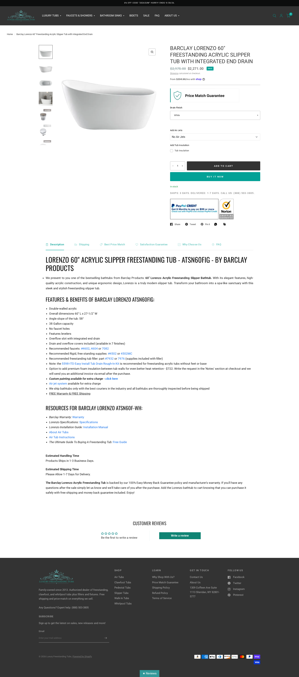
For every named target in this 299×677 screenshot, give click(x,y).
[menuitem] (51, 16)
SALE (146, 15)
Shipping (174, 73)
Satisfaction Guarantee (154, 244)
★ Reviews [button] (150, 673)
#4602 (85, 348)
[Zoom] (152, 51)
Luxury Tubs (50, 15)
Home (10, 34)
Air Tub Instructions (62, 437)
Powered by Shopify (82, 656)
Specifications (88, 422)
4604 (94, 348)
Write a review (180, 535)
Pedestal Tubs (122, 587)
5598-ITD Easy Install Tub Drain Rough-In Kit (90, 363)
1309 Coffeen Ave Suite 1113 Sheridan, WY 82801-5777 (204, 592)
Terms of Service (162, 598)
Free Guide (120, 442)
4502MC (126, 353)
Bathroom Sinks (111, 15)
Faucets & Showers (79, 15)
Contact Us (196, 577)
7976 (121, 358)
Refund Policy (160, 593)
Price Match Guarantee (165, 582)
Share (177, 224)
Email (41, 631)
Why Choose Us (191, 244)
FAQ (157, 15)
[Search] (274, 15)
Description (57, 244)
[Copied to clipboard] (225, 224)
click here (111, 378)
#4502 (112, 353)
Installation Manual (95, 427)
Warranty (78, 417)
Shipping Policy (161, 587)
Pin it (207, 224)
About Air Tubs (59, 432)
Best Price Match (114, 244)
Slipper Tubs (121, 593)
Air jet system (58, 383)
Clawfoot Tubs (122, 582)
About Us (171, 15)
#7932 (109, 358)
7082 (105, 348)
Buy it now (215, 176)
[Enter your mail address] (105, 638)
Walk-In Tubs (121, 598)
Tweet (193, 224)
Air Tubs (119, 577)
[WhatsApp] (216, 224)
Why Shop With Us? (163, 577)
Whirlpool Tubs (123, 603)
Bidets (133, 15)
